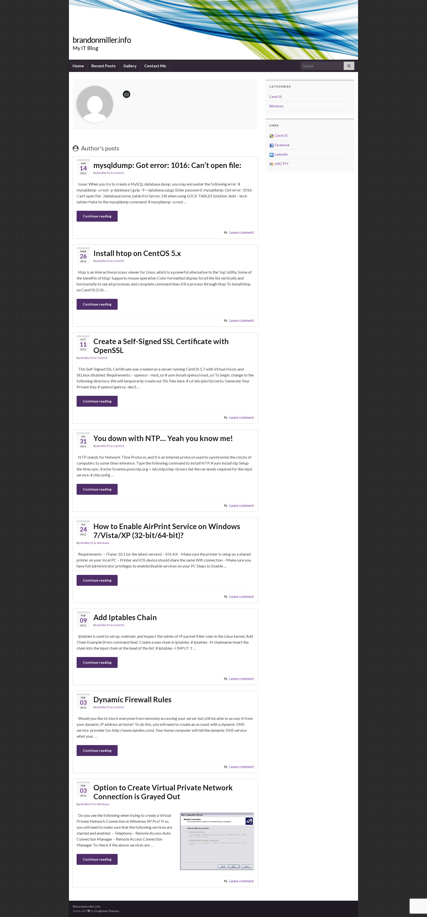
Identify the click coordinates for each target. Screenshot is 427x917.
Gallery (130, 65)
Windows (103, 543)
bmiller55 (103, 173)
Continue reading (97, 216)
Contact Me (155, 65)
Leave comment (241, 232)
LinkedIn (281, 154)
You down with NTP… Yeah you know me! (163, 438)
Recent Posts (103, 65)
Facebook (282, 145)
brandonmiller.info (102, 40)
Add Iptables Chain (125, 617)
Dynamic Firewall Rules (132, 699)
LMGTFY (281, 164)
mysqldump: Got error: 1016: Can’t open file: (167, 165)
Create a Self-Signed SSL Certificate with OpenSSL (161, 345)
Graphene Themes (106, 911)
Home (78, 65)
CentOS (119, 173)
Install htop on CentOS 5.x (137, 253)
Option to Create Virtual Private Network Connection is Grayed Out (163, 792)
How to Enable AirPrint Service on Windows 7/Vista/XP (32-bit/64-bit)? (166, 531)
